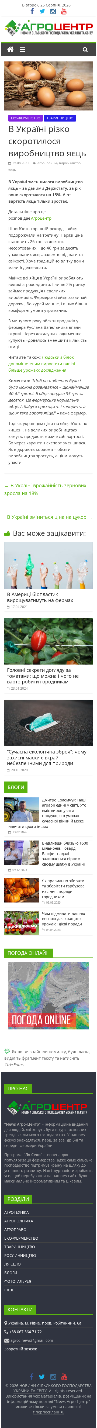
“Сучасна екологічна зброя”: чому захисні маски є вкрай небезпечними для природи (46, 757)
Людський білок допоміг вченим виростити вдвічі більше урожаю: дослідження (41, 363)
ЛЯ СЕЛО (12, 1264)
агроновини (47, 163)
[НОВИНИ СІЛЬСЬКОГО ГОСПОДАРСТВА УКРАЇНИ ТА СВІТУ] (48, 22)
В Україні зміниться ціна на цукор (50, 517)
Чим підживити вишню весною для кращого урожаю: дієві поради (63, 918)
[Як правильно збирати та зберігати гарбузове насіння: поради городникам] (21, 881)
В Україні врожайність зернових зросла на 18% (45, 489)
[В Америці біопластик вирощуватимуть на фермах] (48, 545)
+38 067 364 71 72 (25, 1331)
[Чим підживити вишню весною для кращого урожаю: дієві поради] (21, 913)
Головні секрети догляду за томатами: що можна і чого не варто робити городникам (43, 676)
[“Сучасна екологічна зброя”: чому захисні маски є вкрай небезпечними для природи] (48, 703)
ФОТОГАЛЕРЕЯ (17, 1281)
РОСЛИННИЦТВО (20, 1255)
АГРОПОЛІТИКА (18, 1220)
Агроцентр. (42, 218)
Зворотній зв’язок (20, 1348)
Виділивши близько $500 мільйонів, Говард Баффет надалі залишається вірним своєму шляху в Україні (65, 854)
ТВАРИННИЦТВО (60, 118)
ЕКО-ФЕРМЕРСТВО (25, 118)
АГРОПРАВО (15, 1229)
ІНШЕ (9, 1289)
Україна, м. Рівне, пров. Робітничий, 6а (44, 1323)
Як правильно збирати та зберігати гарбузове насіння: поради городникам (63, 888)
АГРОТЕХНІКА (16, 1212)
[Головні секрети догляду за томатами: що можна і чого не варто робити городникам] (48, 621)
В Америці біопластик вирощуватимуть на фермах (40, 597)
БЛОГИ (16, 787)
